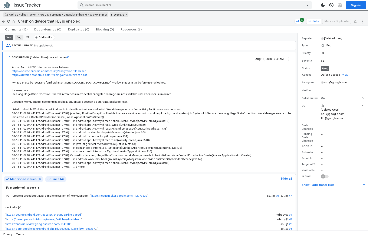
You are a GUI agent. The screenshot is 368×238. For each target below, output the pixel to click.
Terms (20, 234)
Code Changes (307, 127)
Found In (307, 158)
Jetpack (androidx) (75, 14)
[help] (331, 5)
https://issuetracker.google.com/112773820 (119, 195)
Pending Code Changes (307, 137)
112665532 (117, 14)
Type (305, 45)
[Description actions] (288, 58)
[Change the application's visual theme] (323, 5)
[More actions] (362, 21)
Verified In (308, 170)
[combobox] (195, 5)
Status (306, 68)
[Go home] (3, 21)
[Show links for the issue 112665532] (126, 14)
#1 (67, 57)
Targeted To (309, 164)
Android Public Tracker (23, 14)
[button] (333, 38)
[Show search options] (307, 5)
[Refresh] (8, 21)
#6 (277, 195)
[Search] (81, 5)
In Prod (306, 176)
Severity (307, 60)
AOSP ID (307, 146)
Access (307, 74)
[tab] (16, 29)
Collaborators (310, 98)
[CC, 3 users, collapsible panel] (342, 106)
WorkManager (98, 14)
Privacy (7, 234)
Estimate (307, 152)
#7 (290, 195)
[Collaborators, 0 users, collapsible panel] (342, 98)
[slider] (298, 132)
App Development (50, 14)
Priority (306, 53)
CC (303, 105)
